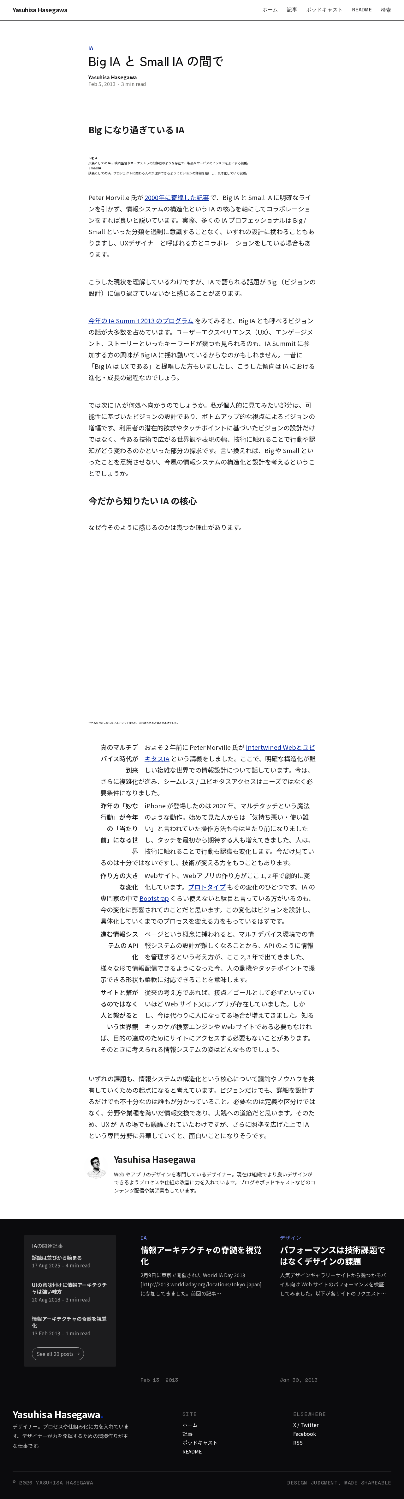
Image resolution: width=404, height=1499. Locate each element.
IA (90, 48)
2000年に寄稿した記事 (177, 197)
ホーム (270, 9)
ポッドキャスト (324, 9)
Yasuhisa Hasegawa (40, 10)
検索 (386, 10)
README (362, 9)
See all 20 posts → (58, 1353)
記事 (292, 9)
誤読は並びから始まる (57, 1257)
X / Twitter (305, 1424)
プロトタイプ (207, 886)
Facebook (304, 1433)
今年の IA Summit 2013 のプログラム (140, 320)
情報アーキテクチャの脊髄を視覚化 (69, 1322)
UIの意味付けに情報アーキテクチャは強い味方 (69, 1288)
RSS (298, 1442)
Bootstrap (154, 898)
